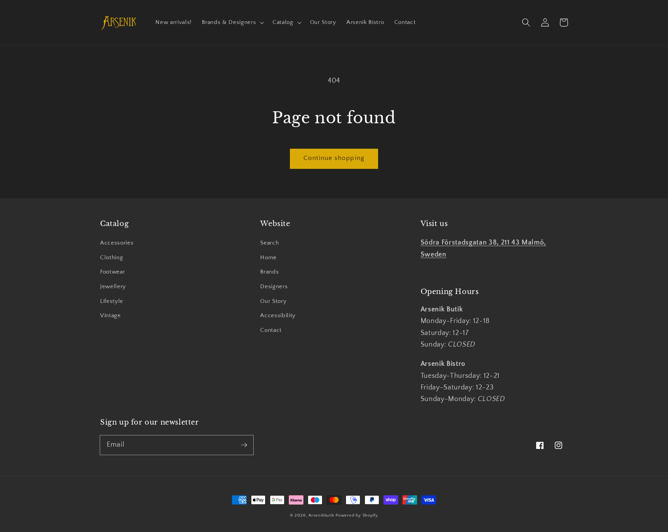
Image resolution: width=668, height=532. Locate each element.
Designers (274, 286)
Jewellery (113, 286)
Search (269, 243)
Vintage (110, 315)
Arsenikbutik (321, 515)
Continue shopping (334, 158)
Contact (271, 330)
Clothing (111, 257)
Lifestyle (111, 301)
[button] (232, 22)
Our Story (273, 301)
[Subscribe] (244, 444)
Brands (269, 272)
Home (268, 257)
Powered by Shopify (357, 515)
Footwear (112, 272)
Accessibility (278, 315)
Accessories (116, 243)
